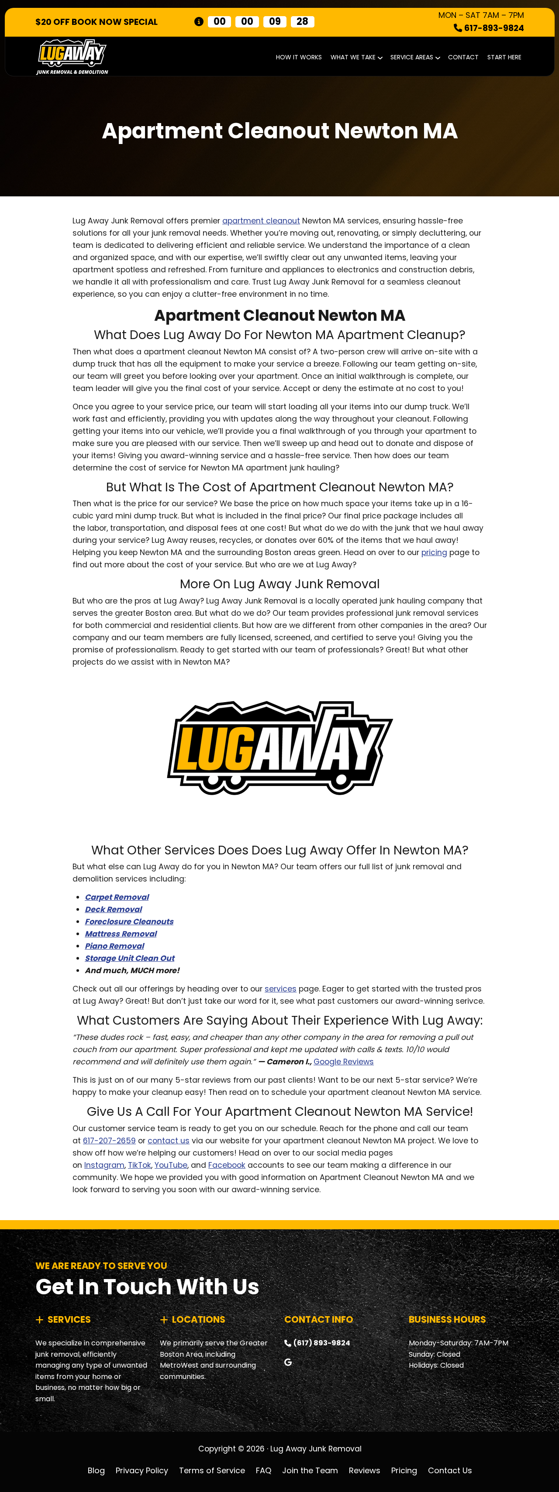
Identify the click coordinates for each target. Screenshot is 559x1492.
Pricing (404, 1470)
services (281, 989)
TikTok (139, 1165)
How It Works (299, 57)
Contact (463, 57)
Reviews (364, 1470)
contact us (169, 1140)
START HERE (504, 57)
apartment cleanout (261, 221)
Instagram (104, 1165)
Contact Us (450, 1470)
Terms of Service (212, 1470)
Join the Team (310, 1470)
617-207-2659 (109, 1140)
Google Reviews (344, 1061)
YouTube (171, 1165)
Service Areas (411, 57)
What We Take (353, 57)
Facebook (226, 1165)
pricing (434, 552)
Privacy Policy (142, 1470)
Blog (96, 1470)
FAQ (263, 1470)
